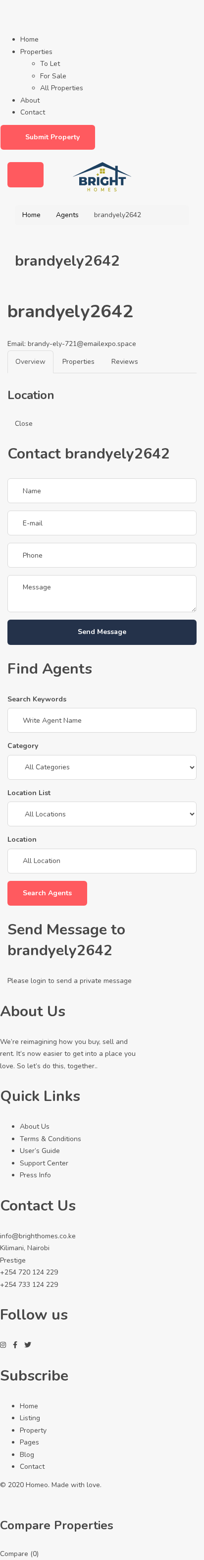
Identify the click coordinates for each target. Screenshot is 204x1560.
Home (29, 39)
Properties (36, 52)
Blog (27, 1454)
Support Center (44, 1163)
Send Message (102, 631)
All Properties (61, 88)
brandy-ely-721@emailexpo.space (82, 343)
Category (22, 746)
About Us (35, 1126)
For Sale (53, 76)
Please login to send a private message (69, 980)
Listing (30, 1418)
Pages (29, 1442)
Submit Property (52, 137)
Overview (30, 361)
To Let (50, 63)
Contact (32, 112)
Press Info (35, 1175)
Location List (29, 793)
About (30, 100)
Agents (67, 215)
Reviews (124, 361)
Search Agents (47, 893)
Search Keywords (36, 699)
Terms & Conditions (50, 1139)
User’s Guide (40, 1151)
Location (22, 839)
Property (33, 1430)
